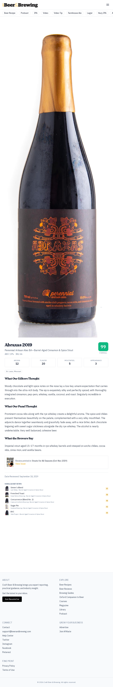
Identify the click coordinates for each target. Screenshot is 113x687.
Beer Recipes (65, 584)
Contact (6, 627)
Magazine (63, 605)
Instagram (7, 644)
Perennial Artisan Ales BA (18, 350)
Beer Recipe (9, 13)
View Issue (20, 463)
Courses (63, 601)
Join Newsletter (12, 599)
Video (45, 13)
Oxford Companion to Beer (71, 597)
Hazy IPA (102, 13)
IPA (35, 13)
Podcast (25, 13)
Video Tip (58, 13)
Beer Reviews (65, 589)
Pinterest (6, 652)
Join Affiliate (65, 631)
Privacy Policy (8, 665)
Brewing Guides (66, 593)
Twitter (5, 639)
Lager (90, 13)
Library (62, 609)
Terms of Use (8, 670)
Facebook (6, 648)
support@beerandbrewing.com (16, 631)
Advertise (63, 627)
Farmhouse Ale (75, 13)
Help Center (7, 635)
